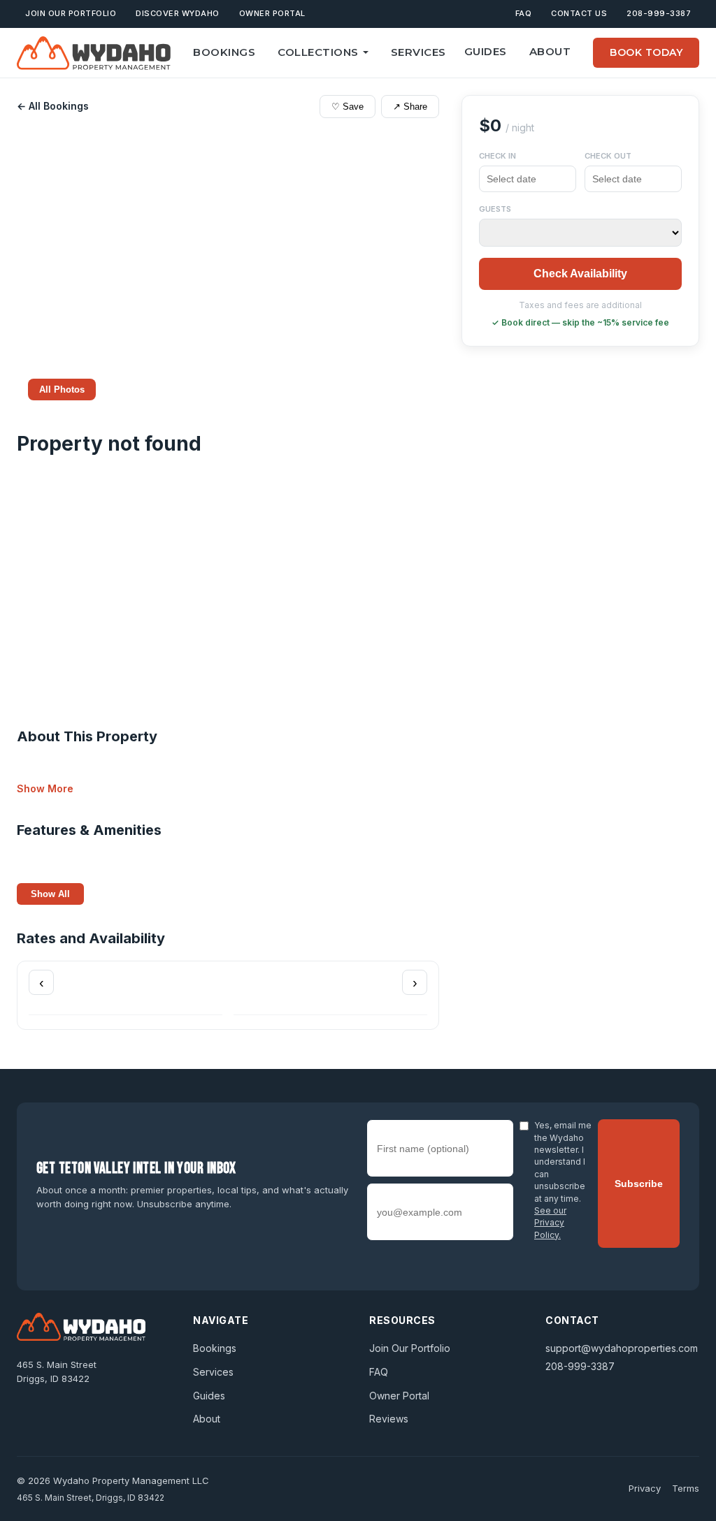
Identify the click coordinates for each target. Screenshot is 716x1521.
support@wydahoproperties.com (621, 1348)
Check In (497, 156)
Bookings (224, 52)
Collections (318, 52)
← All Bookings (53, 106)
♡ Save (347, 106)
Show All (50, 894)
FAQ (523, 13)
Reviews (388, 1419)
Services (418, 52)
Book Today (646, 52)
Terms (685, 1488)
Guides (485, 51)
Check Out (608, 156)
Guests (495, 209)
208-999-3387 (658, 13)
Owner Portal (272, 13)
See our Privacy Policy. (550, 1222)
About (550, 51)
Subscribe (639, 1183)
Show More (45, 788)
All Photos (62, 389)
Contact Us (579, 13)
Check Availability (580, 273)
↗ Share (410, 106)
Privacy (645, 1488)
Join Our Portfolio (70, 13)
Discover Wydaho (178, 13)
